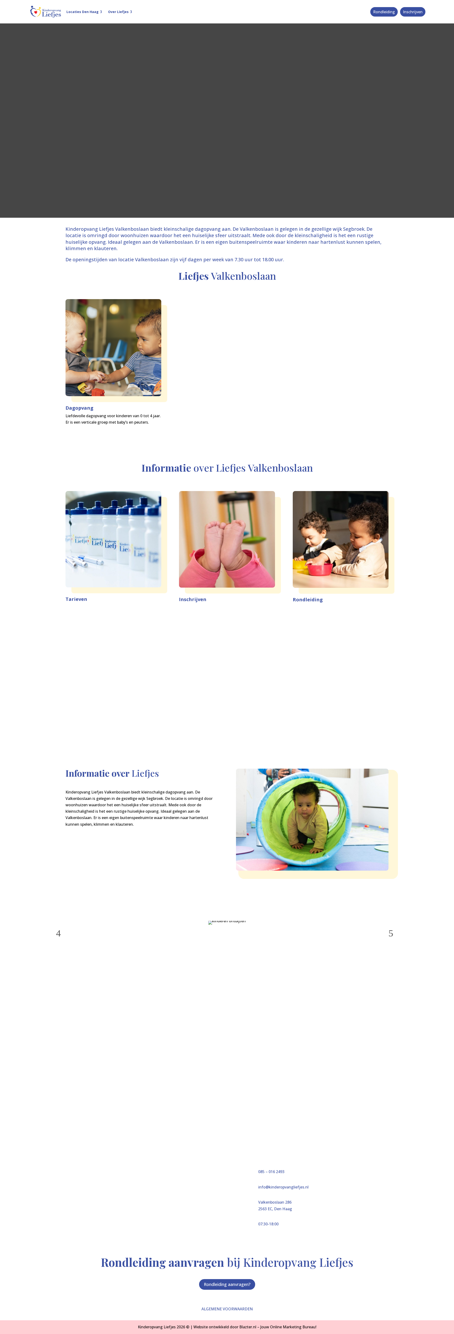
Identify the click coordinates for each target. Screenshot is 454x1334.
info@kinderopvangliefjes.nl (283, 1187)
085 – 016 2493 (271, 1171)
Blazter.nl (247, 1327)
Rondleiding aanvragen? (227, 1284)
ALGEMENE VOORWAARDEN (227, 1309)
